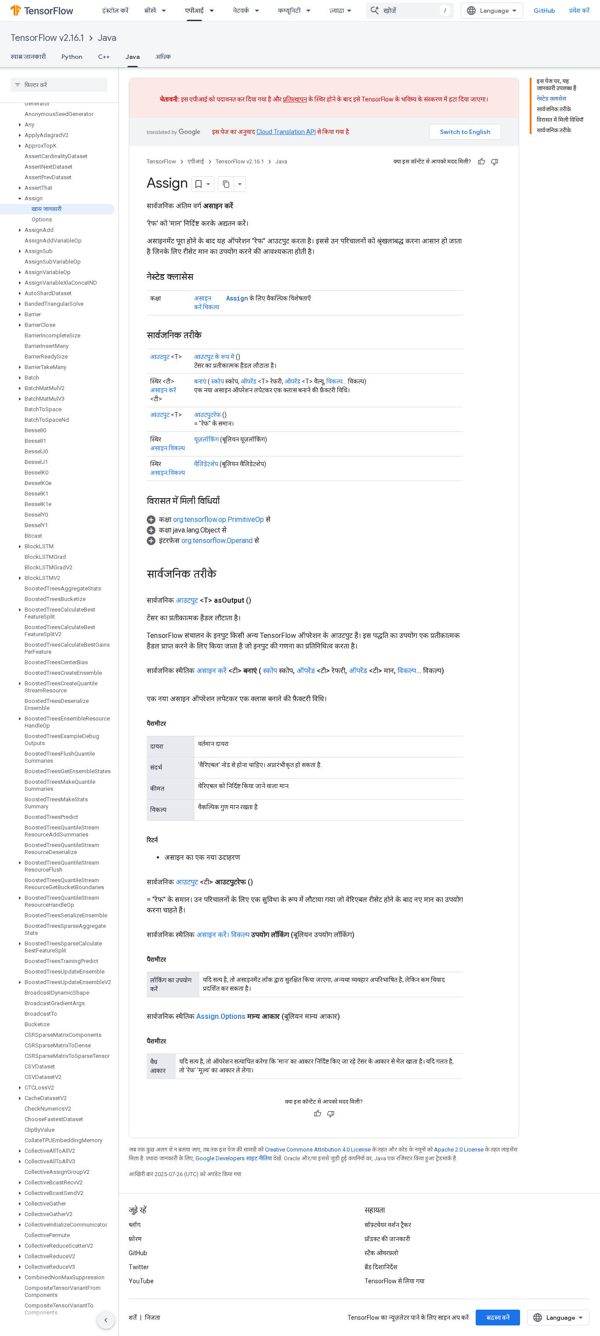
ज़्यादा (336, 10)
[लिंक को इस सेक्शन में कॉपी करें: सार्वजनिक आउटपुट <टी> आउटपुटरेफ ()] (263, 882)
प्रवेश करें (579, 10)
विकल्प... (336, 381)
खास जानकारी (28, 57)
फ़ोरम (135, 1238)
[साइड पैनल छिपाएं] (106, 1320)
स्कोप (217, 381)
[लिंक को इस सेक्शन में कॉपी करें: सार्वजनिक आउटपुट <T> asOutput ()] (262, 600)
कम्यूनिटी (289, 10)
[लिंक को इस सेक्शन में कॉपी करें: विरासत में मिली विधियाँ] (228, 501)
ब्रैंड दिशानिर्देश (381, 1267)
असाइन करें (163, 390)
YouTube (141, 1281)
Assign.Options (221, 1016)
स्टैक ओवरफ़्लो (381, 1252)
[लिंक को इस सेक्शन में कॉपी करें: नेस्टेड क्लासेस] (202, 277)
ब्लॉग (135, 1224)
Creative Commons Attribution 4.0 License (318, 1149)
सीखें (150, 10)
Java (107, 38)
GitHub (544, 10)
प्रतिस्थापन (295, 99)
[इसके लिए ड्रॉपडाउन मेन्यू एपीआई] (214, 10)
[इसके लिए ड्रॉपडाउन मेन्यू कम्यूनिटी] (311, 10)
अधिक (163, 57)
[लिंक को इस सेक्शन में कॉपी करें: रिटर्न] (166, 840)
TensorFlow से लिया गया (395, 1281)
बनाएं (200, 381)
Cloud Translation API (286, 131)
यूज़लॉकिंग (206, 439)
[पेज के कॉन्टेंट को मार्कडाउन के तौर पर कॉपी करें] (226, 184)
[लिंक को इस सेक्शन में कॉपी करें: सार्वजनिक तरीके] (210, 336)
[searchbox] (59, 85)
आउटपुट (160, 356)
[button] (57, 124)
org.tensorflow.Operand (217, 540)
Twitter (139, 1267)
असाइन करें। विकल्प (222, 934)
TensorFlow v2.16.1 (47, 38)
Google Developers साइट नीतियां (233, 1158)
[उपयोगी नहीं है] (494, 161)
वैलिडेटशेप (206, 463)
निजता (152, 1317)
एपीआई (194, 10)
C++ (104, 57)
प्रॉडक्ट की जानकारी (387, 1238)
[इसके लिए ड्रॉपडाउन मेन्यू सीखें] (166, 10)
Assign (237, 298)
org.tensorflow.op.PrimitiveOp (218, 519)
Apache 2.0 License (459, 1149)
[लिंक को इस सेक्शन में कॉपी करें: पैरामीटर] (175, 723)
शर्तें (133, 1317)
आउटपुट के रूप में (214, 356)
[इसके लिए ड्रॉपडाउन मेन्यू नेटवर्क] (259, 10)
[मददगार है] (481, 161)
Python (71, 57)
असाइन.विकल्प (167, 448)
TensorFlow (161, 161)
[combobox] (410, 10)
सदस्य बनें (498, 1318)
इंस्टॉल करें (115, 10)
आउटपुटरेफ (207, 414)
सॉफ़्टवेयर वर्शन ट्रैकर (388, 1224)
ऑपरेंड (249, 381)
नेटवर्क (241, 10)
